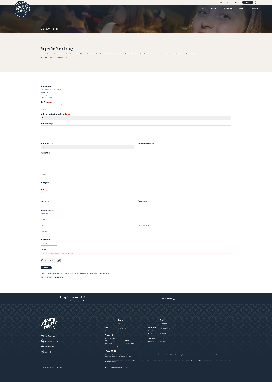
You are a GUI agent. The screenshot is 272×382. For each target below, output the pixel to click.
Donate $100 (45, 94)
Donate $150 (45, 95)
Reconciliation (163, 325)
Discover (214, 8)
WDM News (163, 333)
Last (139, 192)
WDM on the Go (109, 341)
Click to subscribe (167, 298)
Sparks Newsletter (164, 336)
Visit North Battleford (51, 341)
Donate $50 (45, 92)
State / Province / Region (144, 168)
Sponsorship (151, 341)
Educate (241, 8)
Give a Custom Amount (47, 97)
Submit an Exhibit (122, 328)
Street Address (44, 156)
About (227, 2)
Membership (151, 331)
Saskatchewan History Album (125, 331)
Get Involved (253, 8)
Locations (219, 2)
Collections (120, 325)
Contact (236, 2)
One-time (44, 107)
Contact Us (162, 341)
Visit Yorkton (49, 352)
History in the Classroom (131, 346)
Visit (203, 8)
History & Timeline (164, 331)
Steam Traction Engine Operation (113, 346)
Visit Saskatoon (49, 346)
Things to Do (227, 8)
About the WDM (164, 323)
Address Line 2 (44, 162)
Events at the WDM (110, 338)
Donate (247, 2)
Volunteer (150, 333)
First (42, 192)
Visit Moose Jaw (50, 335)
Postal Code (44, 174)
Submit (46, 268)
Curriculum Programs (130, 343)
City (42, 168)
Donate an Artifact (152, 338)
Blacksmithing (108, 343)
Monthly (44, 109)
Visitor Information (109, 331)
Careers (162, 338)
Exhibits (120, 323)
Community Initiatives (165, 328)
